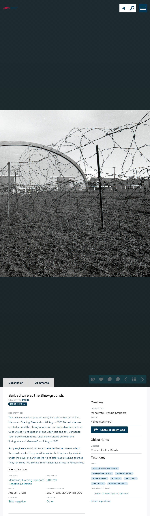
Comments (42, 382)
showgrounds (117, 483)
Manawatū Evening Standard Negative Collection (26, 482)
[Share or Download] (93, 379)
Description (15, 382)
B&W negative (17, 501)
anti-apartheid (102, 473)
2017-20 (52, 480)
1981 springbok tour (105, 468)
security (98, 483)
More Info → (17, 403)
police (116, 478)
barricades (99, 478)
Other (50, 501)
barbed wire (124, 473)
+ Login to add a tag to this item (111, 493)
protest (131, 478)
